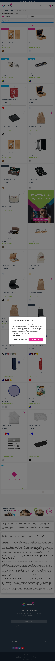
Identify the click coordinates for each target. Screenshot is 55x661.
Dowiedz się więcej (16, 335)
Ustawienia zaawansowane (20, 339)
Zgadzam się (35, 339)
